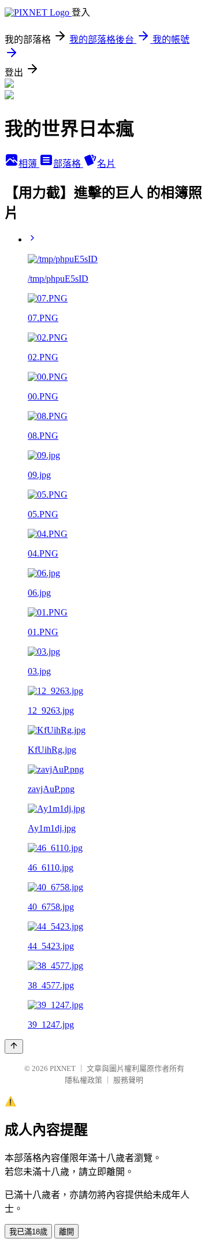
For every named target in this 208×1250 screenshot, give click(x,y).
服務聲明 (128, 1080)
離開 (66, 1231)
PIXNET (63, 1068)
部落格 (68, 164)
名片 (106, 164)
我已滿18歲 (28, 1231)
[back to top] (14, 1046)
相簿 (28, 164)
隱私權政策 (83, 1080)
